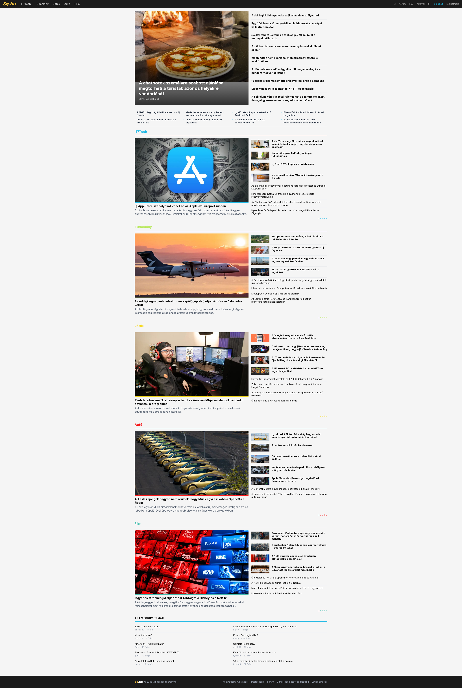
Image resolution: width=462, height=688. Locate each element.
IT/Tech (26, 3)
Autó (67, 3)
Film (77, 3)
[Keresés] (394, 4)
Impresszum (257, 681)
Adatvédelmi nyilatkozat (235, 681)
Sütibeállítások (319, 681)
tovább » (322, 218)
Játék (56, 3)
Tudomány (42, 3)
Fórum (270, 681)
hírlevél (421, 4)
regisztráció (452, 4)
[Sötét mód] (429, 4)
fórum (402, 4)
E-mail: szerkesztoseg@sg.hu (293, 681)
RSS (411, 4)
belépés (438, 4)
